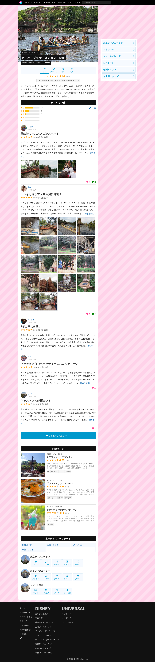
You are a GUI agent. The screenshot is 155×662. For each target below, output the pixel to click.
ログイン (77, 2)
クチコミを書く (26, 617)
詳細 (44, 72)
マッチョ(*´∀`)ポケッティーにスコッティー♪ (49, 363)
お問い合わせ (25, 630)
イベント (67, 564)
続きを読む (89, 213)
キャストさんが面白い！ (36, 400)
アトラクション (111, 49)
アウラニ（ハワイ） (43, 635)
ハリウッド (66, 614)
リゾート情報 (36, 585)
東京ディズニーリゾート (33, 2)
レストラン (108, 63)
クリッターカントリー (70, 80)
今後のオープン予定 (43, 648)
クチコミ (53, 72)
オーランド (66, 618)
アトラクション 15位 (45, 80)
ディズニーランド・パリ (45, 631)
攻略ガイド (27, 545)
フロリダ (39, 618)
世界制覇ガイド (49, 2)
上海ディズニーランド (44, 627)
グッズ (78, 564)
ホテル (36, 593)
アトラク (35, 564)
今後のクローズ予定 (43, 652)
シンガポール (67, 622)
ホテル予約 (62, 2)
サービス (67, 593)
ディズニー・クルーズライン (47, 639)
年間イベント (109, 69)
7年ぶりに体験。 (31, 326)
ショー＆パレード (112, 56)
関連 (72, 72)
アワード (23, 621)
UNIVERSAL (73, 608)
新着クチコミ (53, 545)
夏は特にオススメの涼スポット (40, 133)
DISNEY (43, 608)
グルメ (57, 564)
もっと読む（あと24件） (59, 435)
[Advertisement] (119, 21)
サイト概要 (24, 625)
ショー (46, 564)
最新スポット (28, 549)
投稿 (69, 2)
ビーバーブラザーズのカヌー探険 (43, 57)
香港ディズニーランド (44, 622)
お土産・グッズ (111, 76)
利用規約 (23, 634)
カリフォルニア (41, 614)
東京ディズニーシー (40, 571)
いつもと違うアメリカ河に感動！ (41, 194)
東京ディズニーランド (30, 53)
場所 (62, 72)
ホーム (22, 608)
